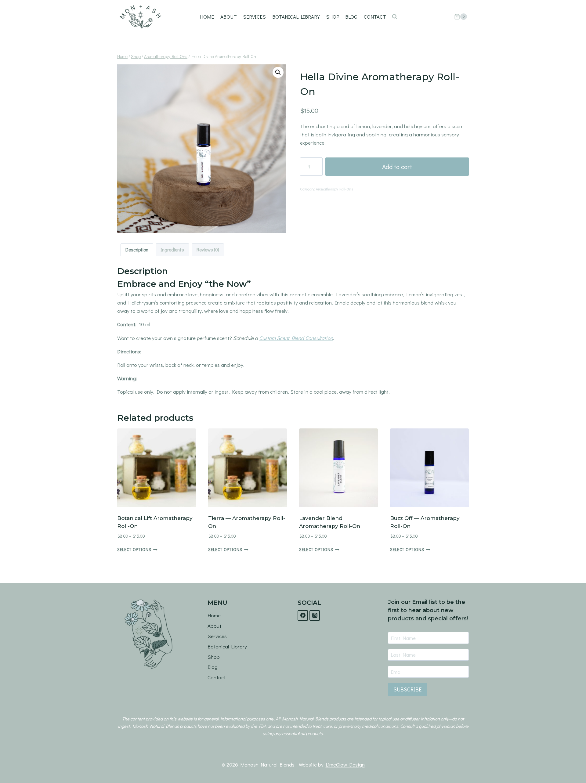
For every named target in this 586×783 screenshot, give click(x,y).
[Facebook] (303, 615)
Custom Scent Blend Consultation (296, 337)
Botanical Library (296, 16)
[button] (278, 72)
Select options (134, 549)
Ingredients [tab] (172, 250)
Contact (375, 16)
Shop (332, 16)
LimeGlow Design (345, 764)
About (228, 16)
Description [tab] (136, 250)
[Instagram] (314, 615)
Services (254, 16)
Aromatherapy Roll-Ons (334, 189)
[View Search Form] (394, 16)
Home (207, 16)
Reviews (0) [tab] (208, 250)
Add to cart (397, 166)
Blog (351, 16)
